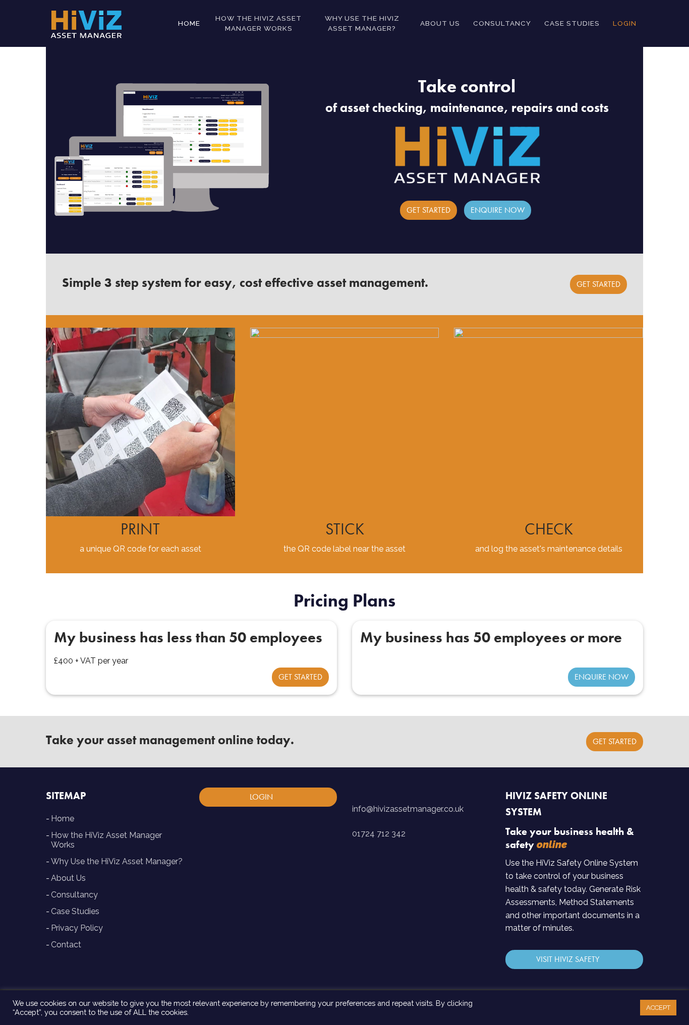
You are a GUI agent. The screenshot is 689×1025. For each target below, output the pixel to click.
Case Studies (75, 911)
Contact (66, 944)
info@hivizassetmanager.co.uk (408, 809)
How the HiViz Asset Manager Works (106, 840)
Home (62, 818)
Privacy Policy (77, 928)
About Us (68, 878)
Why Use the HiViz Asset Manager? (117, 861)
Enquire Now (498, 210)
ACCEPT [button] (658, 1007)
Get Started (428, 210)
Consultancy (74, 894)
